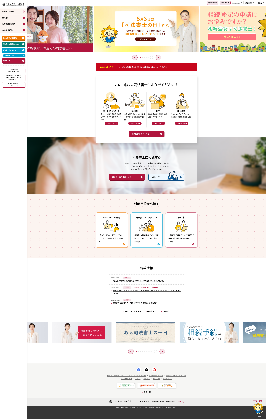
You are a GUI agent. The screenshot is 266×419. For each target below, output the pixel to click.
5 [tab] (144, 351)
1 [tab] (140, 57)
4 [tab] (146, 57)
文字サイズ (248, 3)
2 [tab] (142, 57)
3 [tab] (144, 57)
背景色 (260, 3)
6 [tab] (146, 351)
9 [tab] (151, 351)
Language (236, 3)
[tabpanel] (146, 29)
